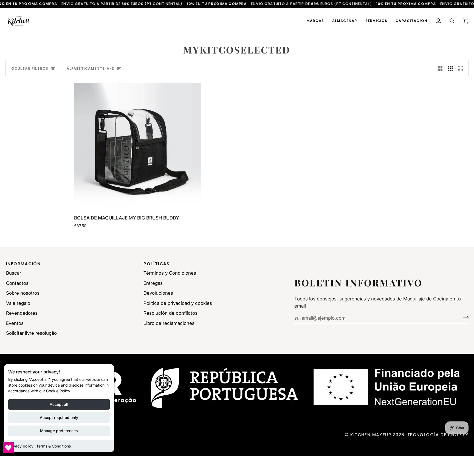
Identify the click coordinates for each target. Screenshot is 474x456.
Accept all (59, 404)
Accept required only (59, 417)
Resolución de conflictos (170, 313)
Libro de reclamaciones (168, 323)
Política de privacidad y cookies (177, 303)
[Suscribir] (464, 317)
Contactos (17, 283)
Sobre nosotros (23, 293)
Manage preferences (59, 430)
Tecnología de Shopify (438, 435)
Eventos (15, 323)
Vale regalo (18, 303)
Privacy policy (20, 446)
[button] (315, 21)
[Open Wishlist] (8, 447)
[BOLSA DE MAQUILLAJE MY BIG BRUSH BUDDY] (137, 146)
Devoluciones (158, 293)
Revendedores (22, 313)
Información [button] (23, 264)
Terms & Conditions (53, 446)
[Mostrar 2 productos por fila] (440, 68)
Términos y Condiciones (169, 273)
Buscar (13, 273)
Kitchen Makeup (370, 435)
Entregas (153, 283)
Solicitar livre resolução (31, 333)
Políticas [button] (156, 264)
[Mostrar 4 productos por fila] (461, 68)
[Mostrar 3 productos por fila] (450, 68)
